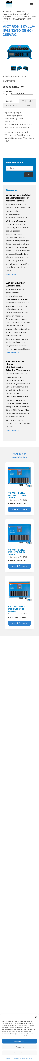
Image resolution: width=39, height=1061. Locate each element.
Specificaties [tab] (11, 101)
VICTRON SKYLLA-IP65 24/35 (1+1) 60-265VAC (17, 495)
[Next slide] (27, 68)
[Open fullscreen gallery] (34, 63)
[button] (36, 1017)
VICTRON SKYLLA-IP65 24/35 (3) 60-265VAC (17, 609)
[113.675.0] (19, 51)
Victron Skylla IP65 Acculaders (22, 94)
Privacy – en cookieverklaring (23, 1058)
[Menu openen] (31, 4)
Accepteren (19, 1041)
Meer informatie (19, 509)
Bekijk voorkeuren (19, 1053)
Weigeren (19, 1047)
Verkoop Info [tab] (27, 101)
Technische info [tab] (11, 105)
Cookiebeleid (9, 1058)
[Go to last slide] (12, 68)
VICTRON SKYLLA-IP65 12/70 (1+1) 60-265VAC (17, 552)
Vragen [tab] (28, 105)
